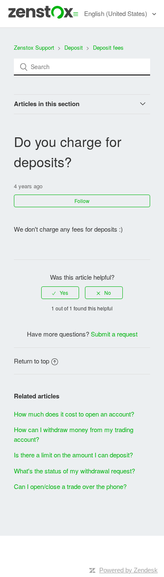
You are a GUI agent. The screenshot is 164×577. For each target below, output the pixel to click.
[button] (75, 13)
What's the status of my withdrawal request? (74, 470)
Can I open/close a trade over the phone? (70, 486)
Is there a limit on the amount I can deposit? (73, 454)
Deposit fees (108, 47)
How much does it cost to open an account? (74, 413)
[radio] (60, 292)
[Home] (40, 16)
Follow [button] (82, 200)
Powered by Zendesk (128, 570)
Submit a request (114, 333)
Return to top (31, 360)
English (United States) (116, 13)
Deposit (73, 47)
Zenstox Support (34, 47)
